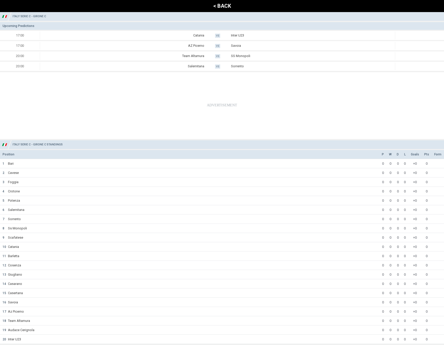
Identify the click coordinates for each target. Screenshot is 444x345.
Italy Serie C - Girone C (29, 16)
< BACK (222, 6)
